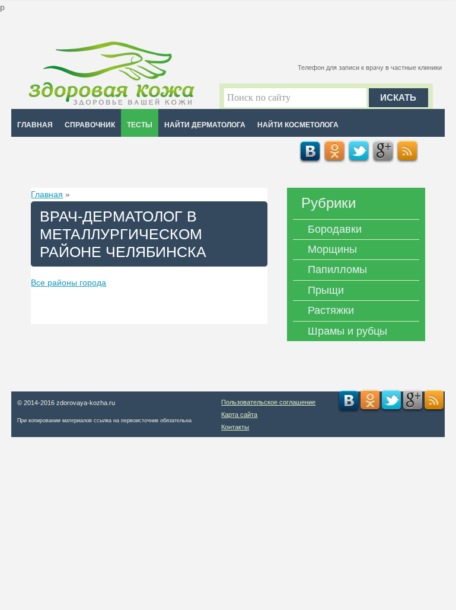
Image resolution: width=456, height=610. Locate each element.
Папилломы (337, 269)
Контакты (235, 427)
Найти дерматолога (204, 125)
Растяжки (331, 310)
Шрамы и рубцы (347, 331)
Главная (35, 125)
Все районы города (68, 282)
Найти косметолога (298, 125)
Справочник (90, 125)
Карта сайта (239, 414)
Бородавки (335, 229)
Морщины (332, 249)
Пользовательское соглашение (268, 402)
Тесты (139, 125)
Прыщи (326, 290)
